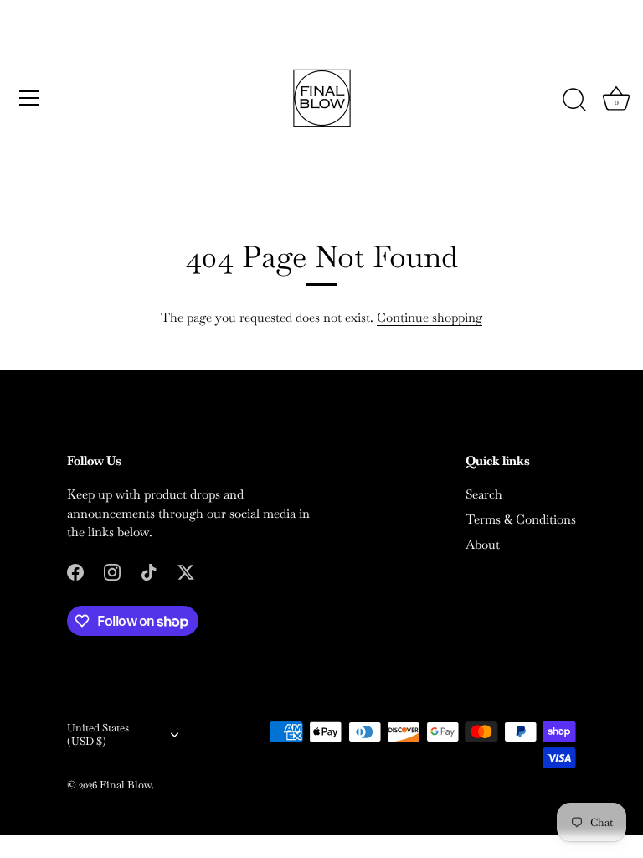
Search (484, 494)
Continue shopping (429, 317)
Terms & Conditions (521, 519)
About (483, 544)
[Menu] (29, 98)
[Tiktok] (149, 571)
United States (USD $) (98, 734)
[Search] (574, 100)
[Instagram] (112, 571)
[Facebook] (75, 571)
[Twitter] (185, 571)
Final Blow (126, 785)
